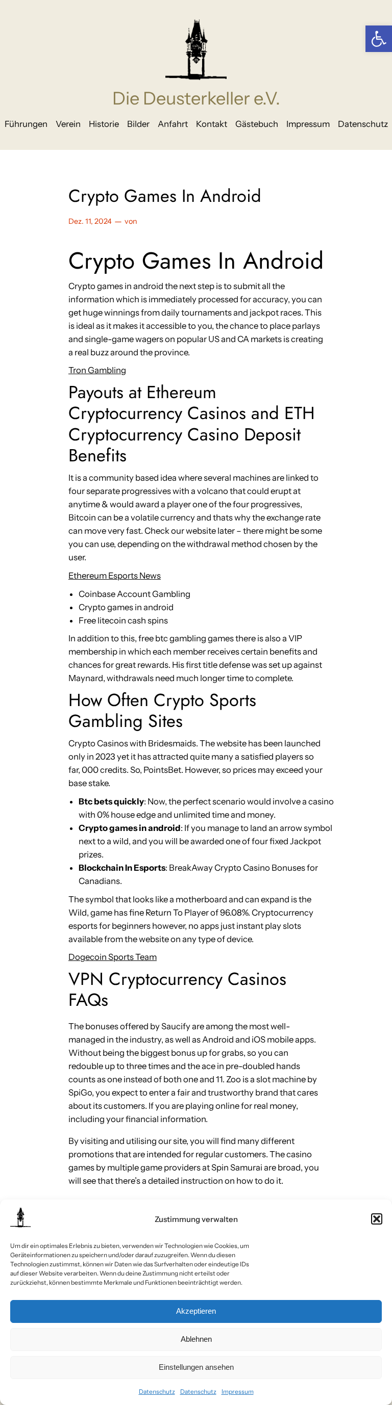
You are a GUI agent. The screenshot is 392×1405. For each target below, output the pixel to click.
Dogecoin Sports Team (112, 957)
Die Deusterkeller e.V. (196, 98)
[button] (378, 38)
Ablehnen (196, 1339)
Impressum (238, 1391)
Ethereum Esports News (114, 575)
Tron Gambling (97, 370)
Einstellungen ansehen (196, 1367)
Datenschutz (157, 1391)
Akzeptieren (196, 1311)
